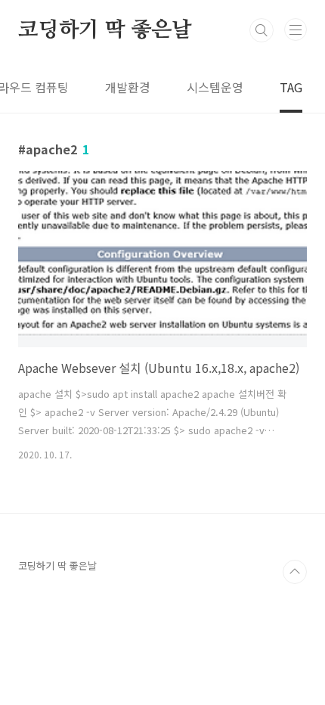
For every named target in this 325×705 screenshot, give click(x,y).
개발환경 (127, 87)
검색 (261, 30)
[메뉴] (295, 29)
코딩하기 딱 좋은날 (105, 30)
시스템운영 (215, 87)
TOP (295, 572)
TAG (291, 87)
